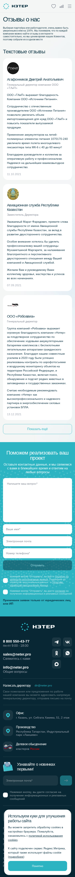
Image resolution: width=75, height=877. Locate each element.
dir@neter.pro (43, 685)
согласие (60, 591)
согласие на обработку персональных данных (39, 578)
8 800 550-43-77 (16, 641)
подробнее (16, 856)
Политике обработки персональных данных (36, 584)
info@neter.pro (16, 667)
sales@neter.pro (17, 654)
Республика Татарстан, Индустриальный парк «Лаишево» (42, 733)
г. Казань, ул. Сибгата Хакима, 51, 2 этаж (42, 717)
